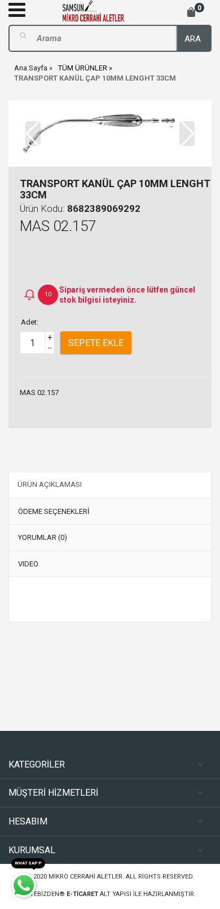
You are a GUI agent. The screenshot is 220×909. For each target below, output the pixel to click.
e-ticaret (82, 894)
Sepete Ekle (96, 343)
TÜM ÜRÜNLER (82, 68)
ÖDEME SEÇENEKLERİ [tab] (54, 511)
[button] (187, 133)
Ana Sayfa (30, 68)
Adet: (29, 322)
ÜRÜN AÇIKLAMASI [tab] (49, 484)
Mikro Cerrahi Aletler (85, 876)
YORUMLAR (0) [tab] (42, 537)
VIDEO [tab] (28, 564)
